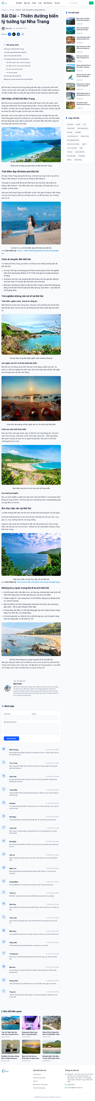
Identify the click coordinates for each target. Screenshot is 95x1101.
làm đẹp (69, 132)
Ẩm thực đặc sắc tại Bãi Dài (12, 76)
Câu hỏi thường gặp (39, 1088)
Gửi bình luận (11, 738)
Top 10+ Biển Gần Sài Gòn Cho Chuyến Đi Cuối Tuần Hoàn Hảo (10, 1034)
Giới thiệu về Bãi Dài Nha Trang (14, 49)
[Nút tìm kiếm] (91, 2)
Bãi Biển (19, 3)
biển (81, 148)
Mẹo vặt (27, 3)
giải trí (84, 144)
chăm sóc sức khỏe (73, 144)
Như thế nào (48, 3)
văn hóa (69, 152)
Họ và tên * (7, 714)
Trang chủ (4, 10)
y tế (84, 124)
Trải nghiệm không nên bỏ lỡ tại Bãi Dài (16, 59)
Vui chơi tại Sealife (11, 72)
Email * (34, 714)
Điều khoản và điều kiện (40, 1084)
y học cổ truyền (72, 148)
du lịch (78, 124)
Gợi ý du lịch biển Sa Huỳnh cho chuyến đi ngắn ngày (38, 582)
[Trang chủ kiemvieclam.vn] (4, 2)
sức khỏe (70, 124)
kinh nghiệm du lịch (73, 140)
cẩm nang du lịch (82, 128)
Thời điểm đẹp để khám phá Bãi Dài (15, 52)
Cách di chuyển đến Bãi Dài (13, 55)
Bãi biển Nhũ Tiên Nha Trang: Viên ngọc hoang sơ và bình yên (51, 1058)
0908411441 (71, 1084)
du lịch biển (70, 128)
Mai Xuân (17, 684)
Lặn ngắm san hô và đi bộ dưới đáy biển (18, 66)
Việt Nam (78, 132)
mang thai (82, 156)
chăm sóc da (85, 136)
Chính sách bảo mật (39, 1078)
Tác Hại (57, 3)
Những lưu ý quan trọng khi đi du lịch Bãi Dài (18, 79)
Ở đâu (34, 3)
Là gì (40, 3)
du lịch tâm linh (79, 152)
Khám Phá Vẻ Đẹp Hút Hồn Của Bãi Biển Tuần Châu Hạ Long (51, 1034)
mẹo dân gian (71, 156)
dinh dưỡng (77, 160)
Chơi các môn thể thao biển (14, 69)
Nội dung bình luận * (10, 722)
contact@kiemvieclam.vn (75, 1087)
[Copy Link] (22, 34)
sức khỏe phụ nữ (72, 136)
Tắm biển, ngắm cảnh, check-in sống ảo (18, 62)
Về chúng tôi (37, 1074)
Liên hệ (35, 1081)
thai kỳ (69, 160)
